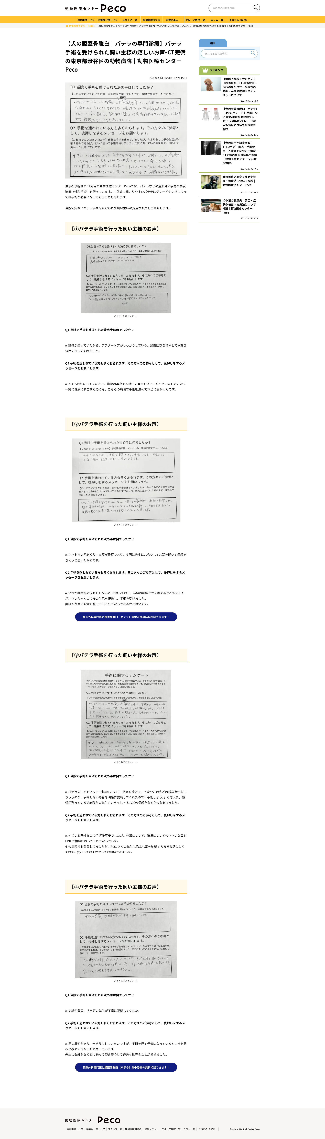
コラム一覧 (189, 1129)
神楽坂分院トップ (95, 1129)
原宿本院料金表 (133, 1129)
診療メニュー (152, 1129)
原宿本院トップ (75, 1129)
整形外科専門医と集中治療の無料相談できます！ (126, 617)
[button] (255, 8)
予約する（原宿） (207, 1129)
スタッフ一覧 (115, 1129)
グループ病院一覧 (171, 1129)
